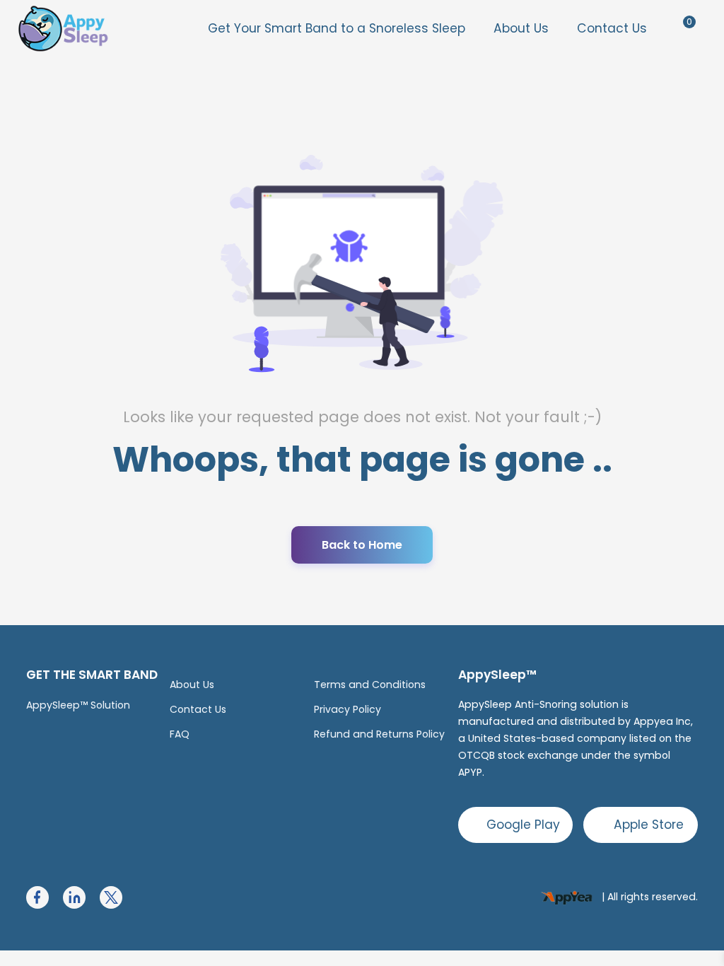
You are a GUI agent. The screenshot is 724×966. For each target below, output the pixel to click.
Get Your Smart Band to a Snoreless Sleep (336, 28)
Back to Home (362, 545)
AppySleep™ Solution (78, 705)
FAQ (179, 734)
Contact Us (612, 28)
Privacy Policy (347, 709)
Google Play (523, 824)
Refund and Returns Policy (379, 734)
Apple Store (649, 824)
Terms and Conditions (370, 684)
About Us (521, 28)
